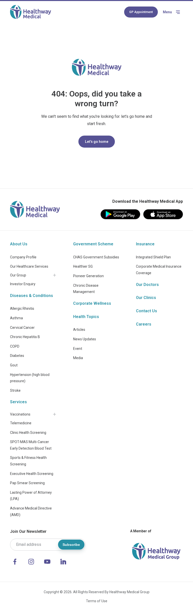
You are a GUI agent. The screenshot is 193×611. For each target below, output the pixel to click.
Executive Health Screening (31, 474)
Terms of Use (96, 601)
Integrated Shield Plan (153, 257)
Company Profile (23, 257)
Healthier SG (83, 266)
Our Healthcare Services (29, 266)
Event (77, 349)
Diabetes (17, 356)
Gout (14, 365)
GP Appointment (141, 12)
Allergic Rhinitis (22, 309)
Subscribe (71, 545)
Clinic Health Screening (28, 433)
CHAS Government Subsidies (96, 257)
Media (78, 358)
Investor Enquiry (22, 284)
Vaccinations (20, 414)
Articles (79, 330)
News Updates (84, 339)
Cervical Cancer (22, 328)
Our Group (18, 275)
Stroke (15, 390)
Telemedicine (20, 423)
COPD (14, 346)
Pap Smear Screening (27, 483)
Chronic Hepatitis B (25, 337)
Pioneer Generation (88, 276)
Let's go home (96, 142)
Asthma (16, 318)
